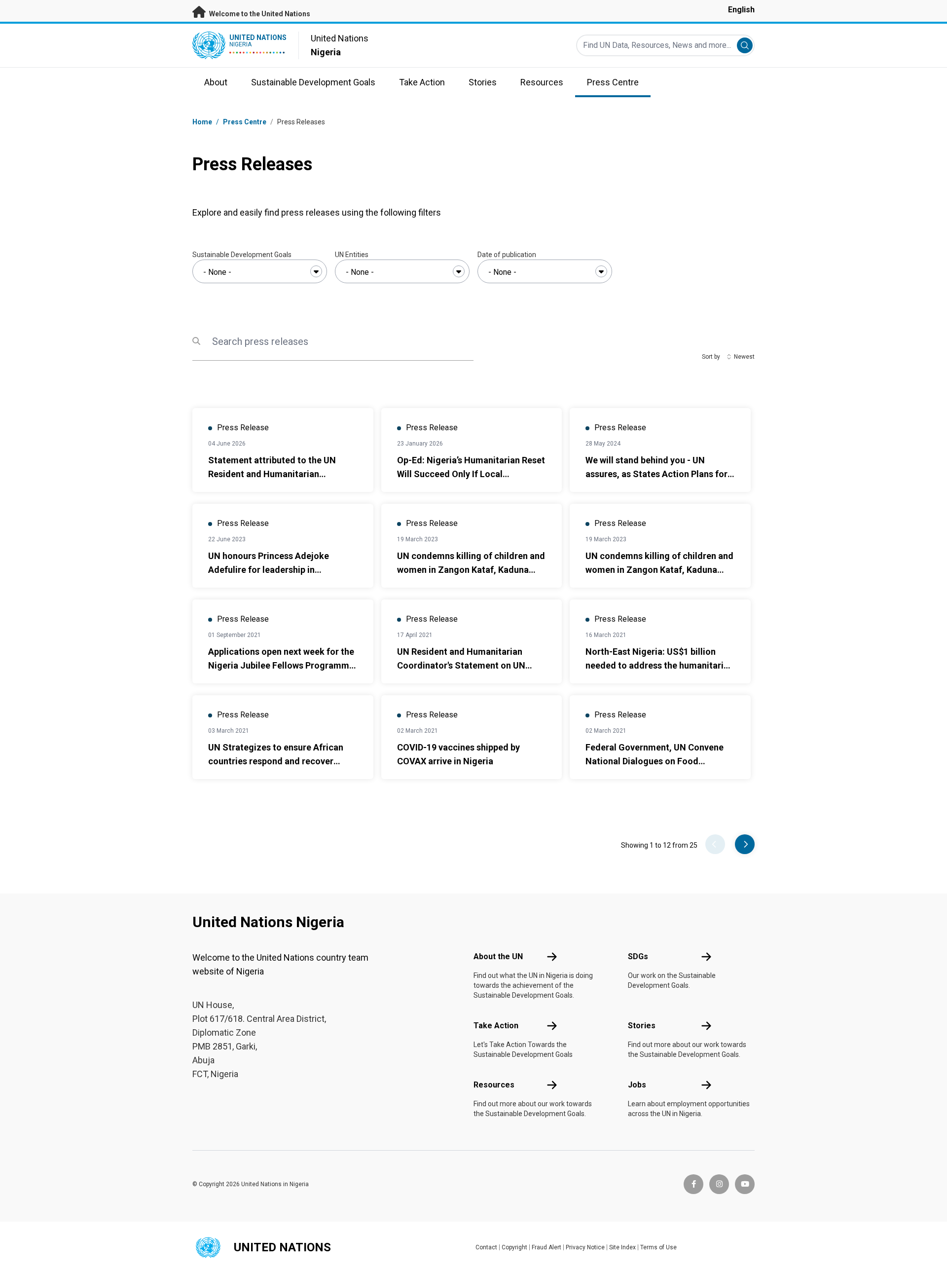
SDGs (638, 956)
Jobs (637, 1084)
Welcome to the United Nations (259, 14)
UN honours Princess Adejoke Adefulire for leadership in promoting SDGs (268, 570)
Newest (744, 356)
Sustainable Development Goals (241, 255)
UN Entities (351, 255)
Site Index (622, 1247)
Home (202, 122)
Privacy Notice (585, 1247)
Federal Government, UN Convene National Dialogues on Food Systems (654, 761)
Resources (494, 1084)
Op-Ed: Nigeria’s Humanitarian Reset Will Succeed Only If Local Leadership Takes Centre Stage (471, 474)
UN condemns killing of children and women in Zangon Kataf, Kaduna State (471, 570)
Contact (486, 1247)
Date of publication (506, 255)
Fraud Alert (546, 1247)
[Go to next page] (745, 844)
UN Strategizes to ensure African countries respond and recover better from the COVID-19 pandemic (281, 761)
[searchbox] (259, 272)
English (741, 9)
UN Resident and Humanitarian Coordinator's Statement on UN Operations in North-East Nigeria (464, 665)
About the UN (498, 956)
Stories (642, 1025)
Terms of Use (658, 1247)
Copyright (514, 1247)
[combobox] (259, 271)
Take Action (496, 1025)
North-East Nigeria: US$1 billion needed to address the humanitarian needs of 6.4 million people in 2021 (659, 665)
